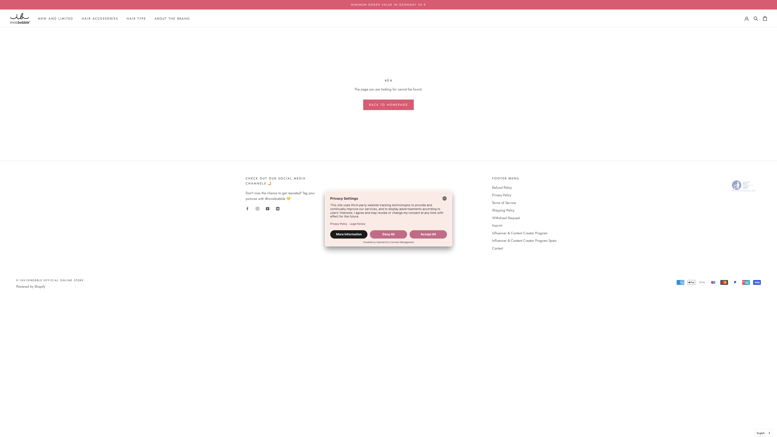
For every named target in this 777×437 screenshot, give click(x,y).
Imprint (497, 225)
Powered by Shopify (30, 286)
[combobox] (764, 433)
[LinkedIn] (277, 208)
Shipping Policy (503, 210)
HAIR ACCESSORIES (100, 18)
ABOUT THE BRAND (172, 18)
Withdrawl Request (506, 217)
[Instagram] (257, 208)
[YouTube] (267, 208)
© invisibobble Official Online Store (50, 280)
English (761, 433)
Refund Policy (502, 187)
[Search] (756, 18)
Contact (497, 248)
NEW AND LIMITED (55, 18)
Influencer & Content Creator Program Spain (524, 240)
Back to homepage (388, 105)
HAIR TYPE (136, 18)
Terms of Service (504, 202)
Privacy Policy (501, 195)
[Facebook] (247, 208)
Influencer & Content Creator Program (520, 233)
